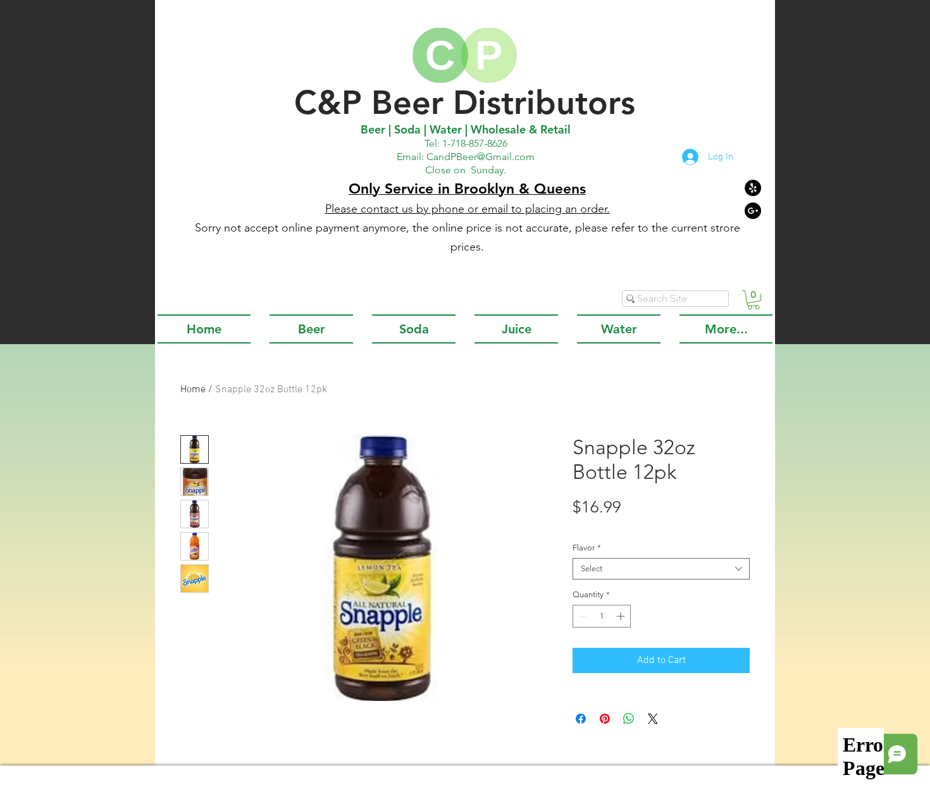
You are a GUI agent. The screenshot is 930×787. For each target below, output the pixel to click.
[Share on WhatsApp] (628, 718)
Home (193, 389)
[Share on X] (652, 718)
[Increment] (621, 616)
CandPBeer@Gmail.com (480, 157)
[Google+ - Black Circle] (753, 210)
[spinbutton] (602, 616)
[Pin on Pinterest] (604, 718)
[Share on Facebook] (580, 718)
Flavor (587, 547)
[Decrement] (582, 616)
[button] (753, 299)
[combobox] (661, 568)
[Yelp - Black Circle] (753, 188)
